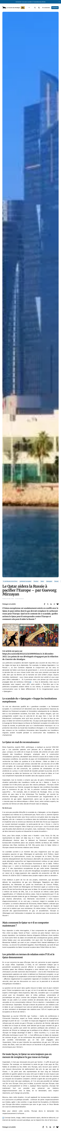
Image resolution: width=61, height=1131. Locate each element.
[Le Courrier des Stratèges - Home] (13, 7)
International (29, 14)
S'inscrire (55, 7)
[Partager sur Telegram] (54, 604)
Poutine (36, 581)
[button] (35, 7)
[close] (59, 2)
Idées (26, 19)
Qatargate (49, 581)
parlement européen (25, 581)
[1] (30, 682)
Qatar (42, 581)
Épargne (27, 22)
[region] (29, 7)
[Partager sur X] (48, 604)
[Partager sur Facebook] (45, 604)
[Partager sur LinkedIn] (51, 604)
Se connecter (46, 7)
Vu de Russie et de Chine (10, 581)
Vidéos (27, 25)
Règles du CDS (29, 28)
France (27, 16)
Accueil (27, 11)
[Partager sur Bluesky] (57, 604)
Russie (56, 581)
